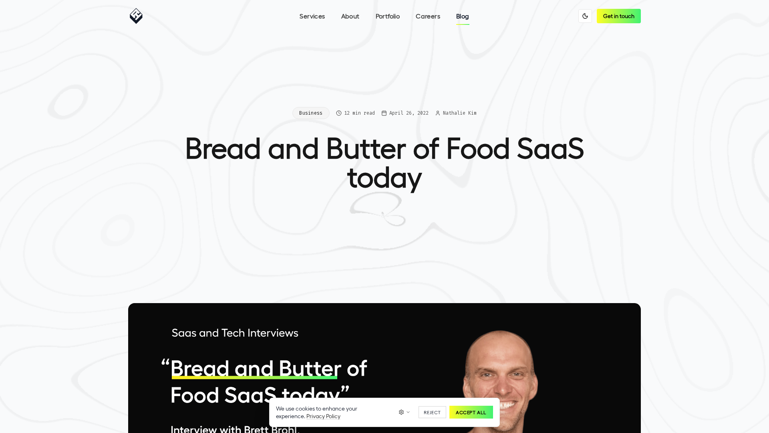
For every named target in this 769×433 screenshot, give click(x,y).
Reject (432, 412)
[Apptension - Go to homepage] (138, 16)
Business (310, 113)
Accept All (471, 412)
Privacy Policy (323, 416)
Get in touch (618, 15)
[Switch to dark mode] (585, 16)
